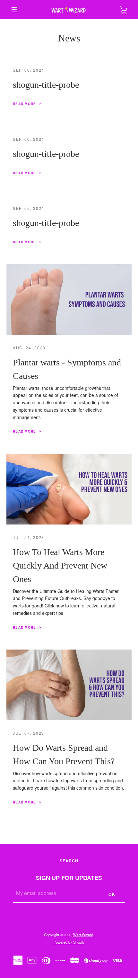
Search (69, 861)
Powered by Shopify (69, 942)
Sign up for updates (69, 878)
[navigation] (14, 10)
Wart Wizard (83, 934)
